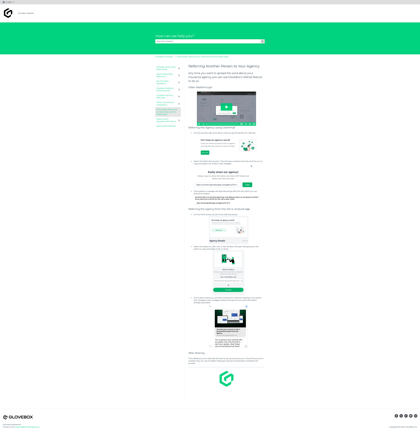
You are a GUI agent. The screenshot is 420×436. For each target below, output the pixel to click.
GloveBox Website (26, 13)
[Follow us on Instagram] (406, 416)
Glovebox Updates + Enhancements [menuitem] (165, 89)
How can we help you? (174, 36)
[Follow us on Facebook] (396, 416)
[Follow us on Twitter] (401, 416)
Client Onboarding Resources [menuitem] (164, 75)
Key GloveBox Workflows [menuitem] (162, 82)
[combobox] (208, 41)
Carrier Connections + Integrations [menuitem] (165, 103)
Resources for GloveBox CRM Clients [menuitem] (166, 120)
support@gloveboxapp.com (27, 427)
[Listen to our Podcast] (411, 416)
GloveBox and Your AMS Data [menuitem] (164, 96)
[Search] (263, 41)
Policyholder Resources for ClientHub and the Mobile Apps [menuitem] (166, 111)
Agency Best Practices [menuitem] (166, 126)
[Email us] (415, 416)
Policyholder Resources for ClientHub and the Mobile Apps (202, 57)
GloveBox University (164, 57)
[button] (179, 67)
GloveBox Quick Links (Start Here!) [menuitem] (165, 68)
